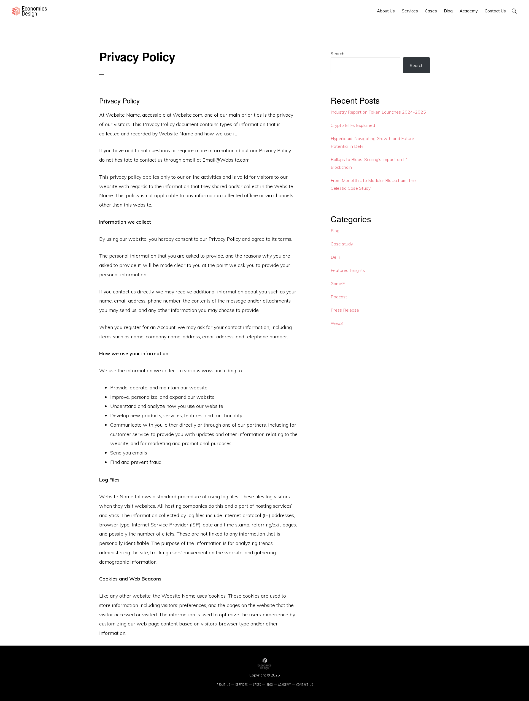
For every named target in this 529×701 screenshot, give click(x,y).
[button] (514, 10)
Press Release (345, 310)
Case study (342, 244)
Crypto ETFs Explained (353, 125)
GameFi (338, 283)
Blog (335, 230)
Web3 (337, 323)
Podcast (339, 296)
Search (337, 53)
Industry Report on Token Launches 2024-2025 (378, 112)
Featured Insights (348, 270)
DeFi (335, 257)
